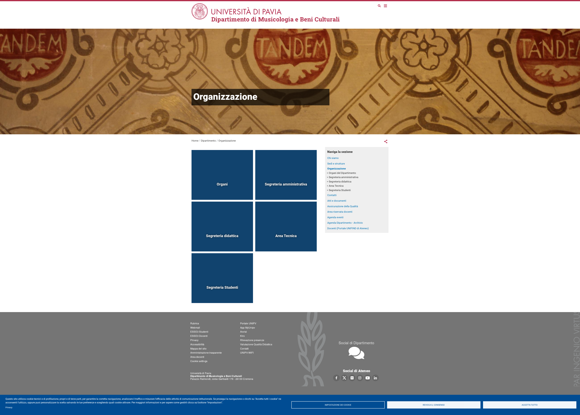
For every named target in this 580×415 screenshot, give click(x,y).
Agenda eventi (335, 217)
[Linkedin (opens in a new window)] (375, 377)
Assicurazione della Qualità (342, 206)
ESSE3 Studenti (199, 331)
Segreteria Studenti (340, 190)
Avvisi (243, 331)
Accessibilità (197, 344)
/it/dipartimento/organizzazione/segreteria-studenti (222, 296)
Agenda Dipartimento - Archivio (345, 222)
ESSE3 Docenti (199, 336)
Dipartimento (208, 140)
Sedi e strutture (336, 163)
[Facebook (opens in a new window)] (336, 377)
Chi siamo (333, 158)
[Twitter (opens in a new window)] (344, 377)
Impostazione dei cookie (338, 405)
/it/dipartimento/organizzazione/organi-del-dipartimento (222, 193)
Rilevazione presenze (252, 340)
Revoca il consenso (434, 405)
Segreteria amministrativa (343, 177)
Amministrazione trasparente (206, 352)
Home (385, 5)
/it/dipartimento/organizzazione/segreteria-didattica (222, 244)
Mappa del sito (198, 348)
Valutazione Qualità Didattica (256, 344)
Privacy (8, 407)
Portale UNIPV (248, 323)
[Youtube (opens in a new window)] (367, 377)
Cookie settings (198, 361)
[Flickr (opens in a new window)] (352, 377)
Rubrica (194, 323)
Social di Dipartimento (356, 342)
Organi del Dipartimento (342, 172)
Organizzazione (336, 168)
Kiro (242, 336)
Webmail (195, 327)
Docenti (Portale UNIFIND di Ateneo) (348, 228)
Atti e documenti (336, 200)
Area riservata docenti (339, 211)
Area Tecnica (336, 185)
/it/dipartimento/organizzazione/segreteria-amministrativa (286, 193)
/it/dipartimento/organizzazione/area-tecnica (286, 244)
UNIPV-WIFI (247, 352)
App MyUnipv (247, 327)
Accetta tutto (530, 405)
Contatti (332, 195)
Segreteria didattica (340, 181)
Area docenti (197, 357)
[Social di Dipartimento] (356, 353)
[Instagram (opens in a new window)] (359, 377)
